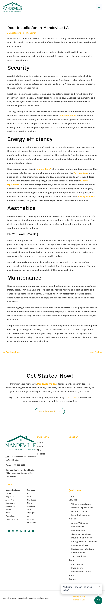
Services (73, 500)
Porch (7, 513)
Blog (39, 450)
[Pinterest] (21, 531)
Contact (41, 454)
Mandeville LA (44, 169)
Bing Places (10, 497)
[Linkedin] (17, 531)
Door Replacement (80, 515)
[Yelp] (25, 531)
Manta (29, 503)
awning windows (86, 196)
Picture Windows (79, 545)
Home (40, 443)
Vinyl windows (80, 173)
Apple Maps (10, 500)
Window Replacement (82, 508)
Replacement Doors (81, 571)
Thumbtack (10, 516)
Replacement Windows (82, 549)
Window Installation (81, 504)
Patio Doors (77, 568)
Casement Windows (81, 534)
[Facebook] (9, 531)
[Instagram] (13, 531)
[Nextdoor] (33, 531)
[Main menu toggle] (99, 7)
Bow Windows (78, 530)
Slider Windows (79, 552)
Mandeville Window (47, 384)
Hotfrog (30, 519)
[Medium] (29, 531)
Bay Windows (77, 526)
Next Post (95, 352)
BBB (29, 497)
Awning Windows (79, 523)
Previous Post (11, 352)
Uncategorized (16, 33)
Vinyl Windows (78, 556)
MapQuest (31, 500)
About (40, 446)
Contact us (71, 397)
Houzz (8, 510)
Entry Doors (77, 564)
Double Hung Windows (82, 538)
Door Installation (67, 115)
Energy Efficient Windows (84, 541)
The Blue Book (11, 519)
